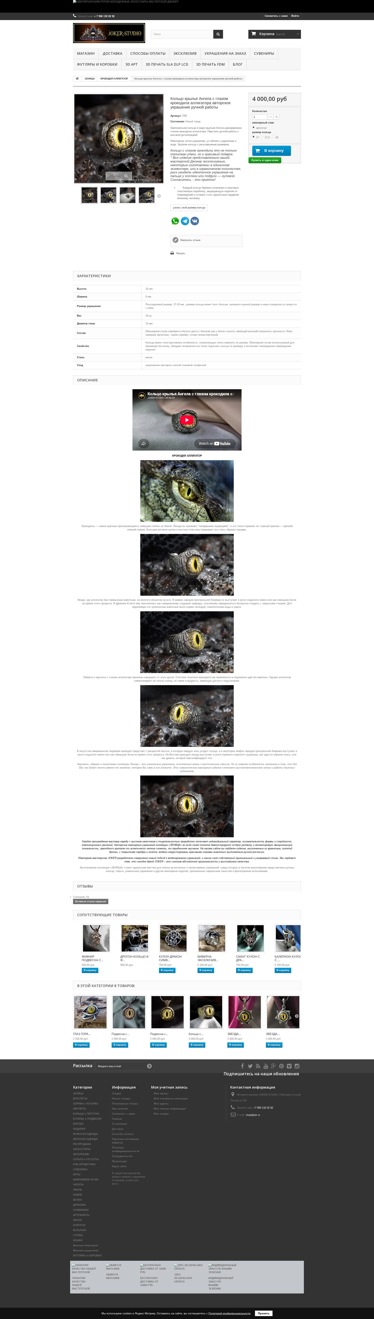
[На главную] (77, 78)
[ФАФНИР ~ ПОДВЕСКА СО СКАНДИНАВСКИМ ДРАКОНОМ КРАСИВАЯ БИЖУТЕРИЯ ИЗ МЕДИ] (96, 938)
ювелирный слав (263, 122)
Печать (180, 253)
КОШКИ (77, 1240)
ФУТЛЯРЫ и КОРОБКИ (97, 64)
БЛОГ (238, 64)
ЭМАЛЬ (77, 1189)
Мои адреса (161, 1103)
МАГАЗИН (86, 53)
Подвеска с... (120, 1034)
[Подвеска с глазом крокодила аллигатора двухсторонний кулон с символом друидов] (129, 1012)
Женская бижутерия (85, 1245)
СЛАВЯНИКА (81, 1210)
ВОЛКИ (77, 1199)
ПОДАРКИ (79, 1129)
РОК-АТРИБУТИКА (84, 1164)
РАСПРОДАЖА (82, 1144)
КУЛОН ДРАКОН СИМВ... (170, 958)
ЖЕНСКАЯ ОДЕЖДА (85, 1139)
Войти (295, 15)
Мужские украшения (86, 1250)
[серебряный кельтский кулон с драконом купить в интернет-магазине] (173, 938)
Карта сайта (119, 1166)
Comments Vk (81, 897)
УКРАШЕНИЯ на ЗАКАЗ (225, 53)
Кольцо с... (196, 1034)
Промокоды (119, 1161)
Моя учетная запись (169, 1087)
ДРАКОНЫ (79, 1204)
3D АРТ (131, 64)
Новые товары (121, 1098)
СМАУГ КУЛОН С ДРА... (248, 958)
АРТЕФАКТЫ (81, 1215)
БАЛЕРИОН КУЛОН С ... (288, 958)
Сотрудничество (122, 1156)
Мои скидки (161, 1113)
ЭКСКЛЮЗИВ (185, 53)
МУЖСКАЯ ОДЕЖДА (85, 1134)
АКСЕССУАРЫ (82, 1149)
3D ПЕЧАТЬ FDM (210, 64)
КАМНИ (77, 1194)
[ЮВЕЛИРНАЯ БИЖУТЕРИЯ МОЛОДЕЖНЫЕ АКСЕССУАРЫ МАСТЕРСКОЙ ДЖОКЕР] (187, 6)
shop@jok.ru (253, 1114)
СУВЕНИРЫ (264, 53)
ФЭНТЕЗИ (79, 1225)
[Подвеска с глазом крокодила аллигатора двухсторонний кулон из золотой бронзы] (167, 1012)
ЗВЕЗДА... (234, 1034)
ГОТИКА (78, 1235)
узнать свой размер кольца (189, 207)
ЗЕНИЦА (78, 1093)
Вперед (159, 196)
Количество (259, 111)
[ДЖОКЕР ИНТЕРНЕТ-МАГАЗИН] (109, 33)
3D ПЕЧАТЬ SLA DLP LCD (167, 64)
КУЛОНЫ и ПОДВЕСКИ (87, 1118)
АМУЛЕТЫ (79, 1108)
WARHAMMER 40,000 (85, 1179)
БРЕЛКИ (78, 1123)
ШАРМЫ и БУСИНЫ (85, 1103)
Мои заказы (161, 1093)
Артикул (175, 115)
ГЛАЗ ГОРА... (82, 1034)
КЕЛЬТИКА (79, 1230)
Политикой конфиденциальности (229, 1313)
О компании (119, 1123)
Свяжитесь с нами (276, 15)
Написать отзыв (190, 240)
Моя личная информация (170, 1108)
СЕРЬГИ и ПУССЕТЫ (86, 1159)
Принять (264, 1313)
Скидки (116, 1093)
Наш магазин (120, 1108)
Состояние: (177, 121)
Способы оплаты (148, 53)
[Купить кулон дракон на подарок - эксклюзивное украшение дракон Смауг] (250, 938)
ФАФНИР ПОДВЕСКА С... (92, 958)
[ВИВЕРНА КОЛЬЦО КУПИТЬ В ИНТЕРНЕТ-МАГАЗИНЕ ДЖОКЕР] (212, 938)
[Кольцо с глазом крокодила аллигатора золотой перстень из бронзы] (206, 1012)
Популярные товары (125, 1103)
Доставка (112, 53)
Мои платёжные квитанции (171, 1098)
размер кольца (262, 132)
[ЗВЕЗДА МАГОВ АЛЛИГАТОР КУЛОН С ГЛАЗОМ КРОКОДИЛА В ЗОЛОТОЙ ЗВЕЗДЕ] (244, 1012)
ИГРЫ (76, 1174)
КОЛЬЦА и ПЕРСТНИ (86, 1113)
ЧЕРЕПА (78, 1184)
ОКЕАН (77, 1220)
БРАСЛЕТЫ (80, 1098)
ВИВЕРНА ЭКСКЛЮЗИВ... (208, 958)
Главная (117, 1118)
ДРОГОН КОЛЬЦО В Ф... (134, 958)
